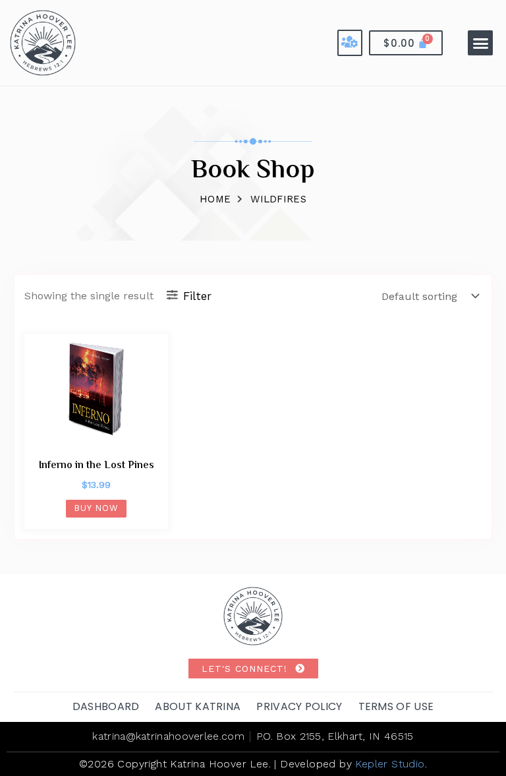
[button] (480, 42)
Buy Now (96, 508)
